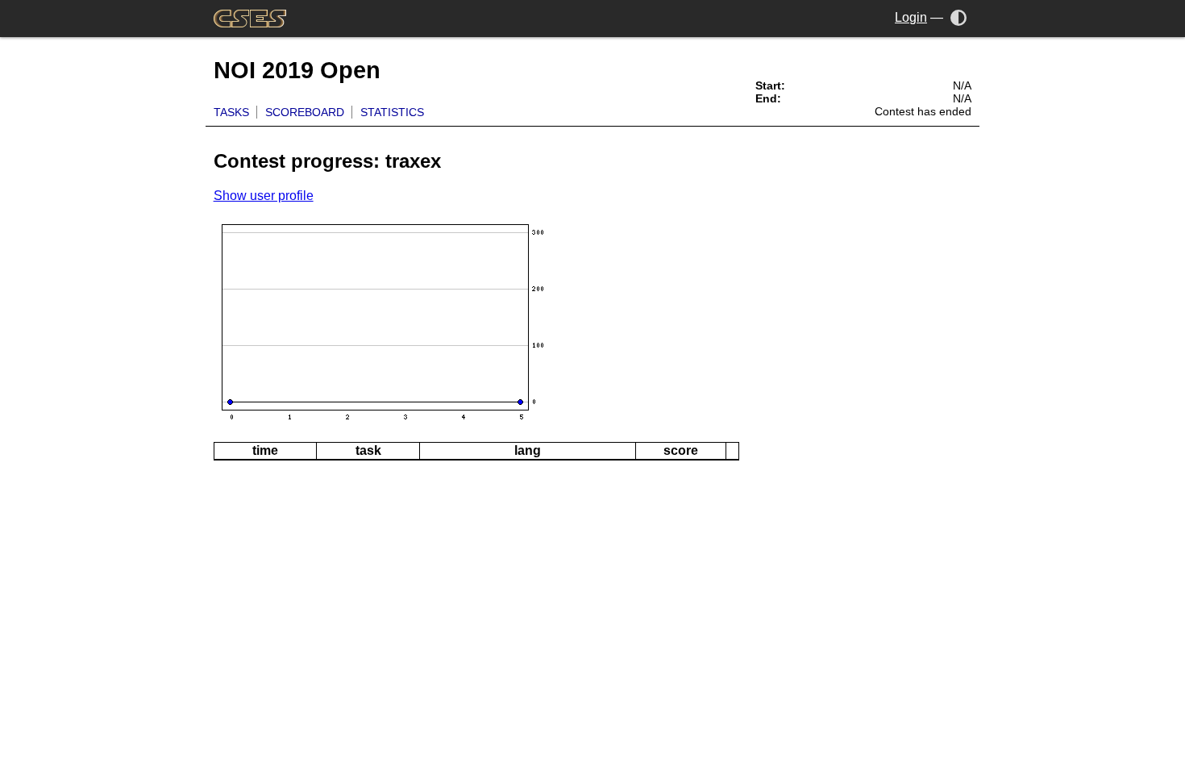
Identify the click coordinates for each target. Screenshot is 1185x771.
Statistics (392, 112)
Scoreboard (304, 112)
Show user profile (264, 195)
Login (911, 17)
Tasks (231, 112)
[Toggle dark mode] (958, 17)
